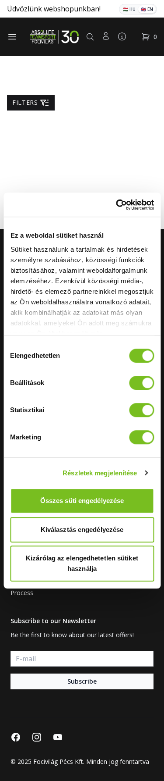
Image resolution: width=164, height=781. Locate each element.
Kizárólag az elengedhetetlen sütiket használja (82, 563)
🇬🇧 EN (147, 9)
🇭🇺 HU (129, 9)
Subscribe (82, 681)
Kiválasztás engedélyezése (82, 529)
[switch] (141, 383)
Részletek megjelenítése (100, 473)
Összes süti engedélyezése (82, 500)
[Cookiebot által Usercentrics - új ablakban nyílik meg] (117, 204)
